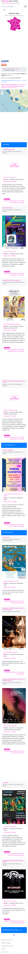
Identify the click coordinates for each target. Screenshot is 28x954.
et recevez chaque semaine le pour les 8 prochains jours (13, 86)
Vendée (17, 68)
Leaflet (26, 111)
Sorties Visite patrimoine (11, 410)
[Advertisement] (14, 45)
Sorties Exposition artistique (12, 324)
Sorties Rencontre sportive (11, 581)
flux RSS (4, 65)
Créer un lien (4, 952)
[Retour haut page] (14, 935)
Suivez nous (5, 61)
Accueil (4, 68)
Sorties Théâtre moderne (11, 652)
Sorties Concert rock (10, 177)
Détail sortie (7, 199)
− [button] (2, 94)
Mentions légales (6, 943)
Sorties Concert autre (10, 251)
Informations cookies (7, 946)
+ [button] (2, 91)
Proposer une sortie (6, 940)
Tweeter (3, 63)
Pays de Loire (10, 68)
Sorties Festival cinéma (10, 725)
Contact (3, 949)
